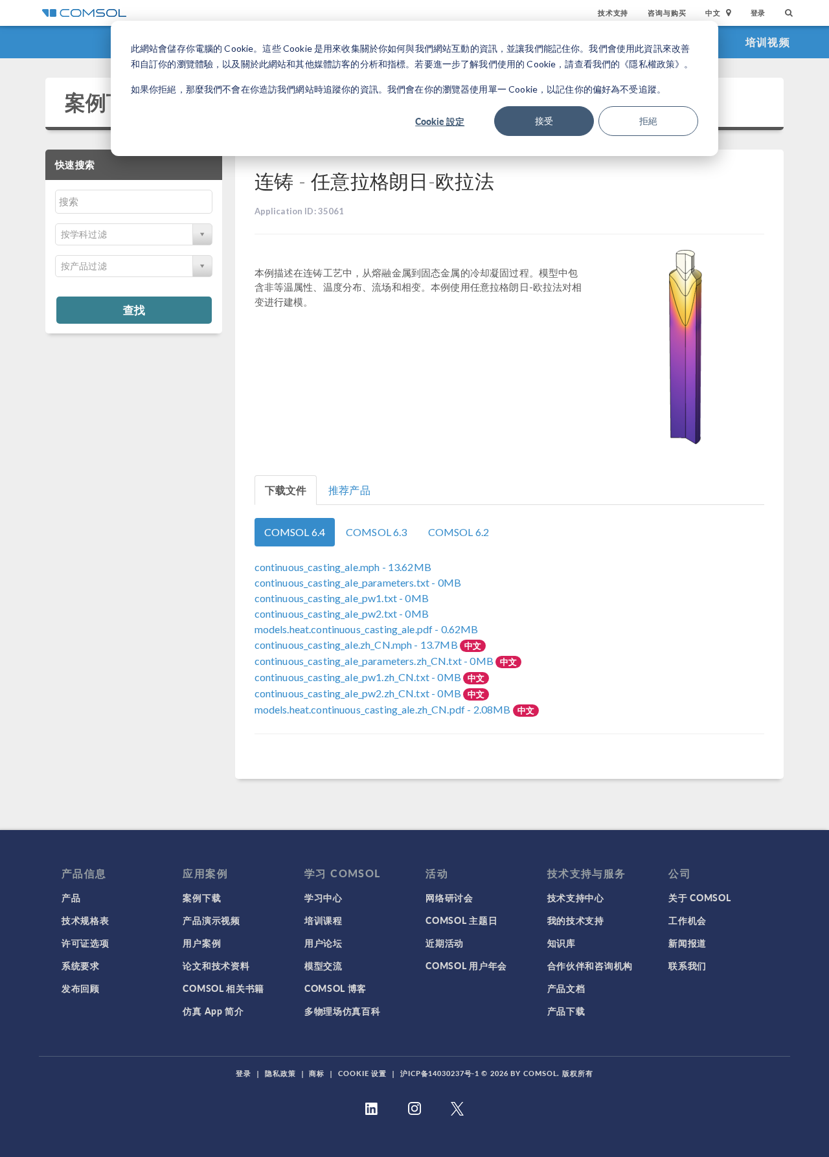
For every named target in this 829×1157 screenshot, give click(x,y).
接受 (544, 120)
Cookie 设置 (362, 1073)
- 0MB (358, 582)
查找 (134, 309)
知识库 (561, 942)
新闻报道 (687, 942)
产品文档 (566, 988)
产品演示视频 (211, 920)
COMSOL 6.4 (295, 532)
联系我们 (687, 965)
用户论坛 (323, 942)
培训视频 (767, 41)
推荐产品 (349, 490)
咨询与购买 (667, 12)
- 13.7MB (357, 644)
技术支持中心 (575, 897)
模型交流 (323, 965)
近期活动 (445, 942)
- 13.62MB (343, 567)
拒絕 (648, 120)
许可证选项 (85, 942)
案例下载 (106, 102)
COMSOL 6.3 (376, 532)
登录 (758, 12)
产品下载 (566, 1010)
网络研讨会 (449, 897)
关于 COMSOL (699, 897)
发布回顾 (81, 988)
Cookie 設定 (439, 121)
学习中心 (323, 897)
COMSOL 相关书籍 (223, 988)
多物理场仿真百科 (342, 1010)
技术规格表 (85, 920)
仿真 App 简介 (213, 1010)
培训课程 (323, 920)
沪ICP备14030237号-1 (439, 1073)
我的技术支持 (575, 920)
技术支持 (613, 12)
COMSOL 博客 (335, 988)
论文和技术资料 (216, 965)
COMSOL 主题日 (461, 920)
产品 (71, 897)
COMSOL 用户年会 (466, 965)
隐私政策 (280, 1073)
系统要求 (81, 965)
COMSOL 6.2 (459, 532)
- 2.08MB (384, 709)
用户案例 (202, 942)
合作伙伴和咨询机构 (590, 965)
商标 (316, 1073)
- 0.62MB (367, 629)
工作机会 (687, 920)
